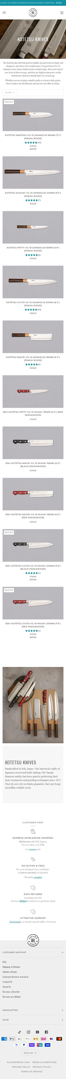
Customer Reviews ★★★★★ (16, 977)
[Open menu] (7, 12)
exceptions (33, 849)
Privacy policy (42, 1067)
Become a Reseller (11, 991)
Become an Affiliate (12, 996)
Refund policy (21, 1067)
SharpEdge (17, 1062)
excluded (38, 877)
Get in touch (15, 921)
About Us (7, 987)
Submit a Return (10, 972)
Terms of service (31, 1071)
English (29, 1053)
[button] (31, 142)
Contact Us (7, 982)
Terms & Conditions (44, 1062)
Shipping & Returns (11, 967)
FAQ (4, 962)
